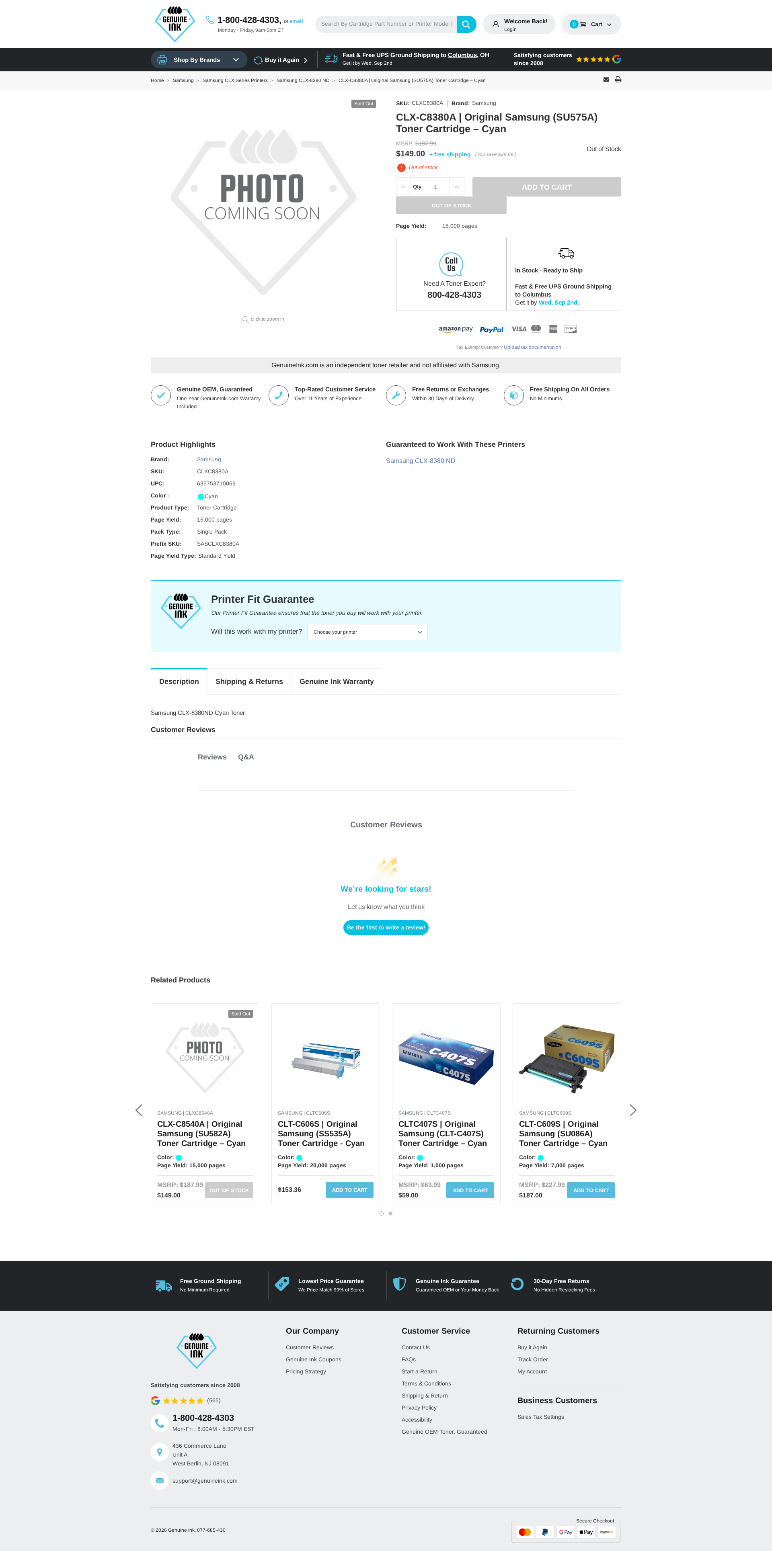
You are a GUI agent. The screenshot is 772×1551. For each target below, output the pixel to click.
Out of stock (229, 1190)
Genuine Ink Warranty (337, 681)
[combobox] (395, 24)
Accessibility (417, 1419)
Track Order (532, 1359)
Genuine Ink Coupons (313, 1359)
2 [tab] (390, 1213)
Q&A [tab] (246, 757)
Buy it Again (282, 59)
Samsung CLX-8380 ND (421, 460)
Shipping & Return (425, 1395)
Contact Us (416, 1347)
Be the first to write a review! (386, 927)
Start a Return (419, 1371)
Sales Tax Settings (540, 1417)
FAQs (409, 1359)
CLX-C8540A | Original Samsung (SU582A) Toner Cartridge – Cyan (201, 1133)
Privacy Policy (419, 1407)
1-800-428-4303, (249, 20)
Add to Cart (350, 1190)
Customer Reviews (310, 1347)
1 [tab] (382, 1213)
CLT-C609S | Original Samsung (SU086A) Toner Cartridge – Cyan (563, 1133)
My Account (532, 1371)
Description (179, 681)
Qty (417, 187)
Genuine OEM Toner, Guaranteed (444, 1431)
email (296, 21)
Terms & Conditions (426, 1383)
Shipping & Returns (249, 681)
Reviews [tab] (212, 757)
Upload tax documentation (532, 347)
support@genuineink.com (205, 1480)
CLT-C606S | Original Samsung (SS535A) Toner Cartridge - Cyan (321, 1133)
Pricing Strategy (306, 1371)
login (510, 29)
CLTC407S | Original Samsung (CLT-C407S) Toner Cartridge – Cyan (442, 1133)
